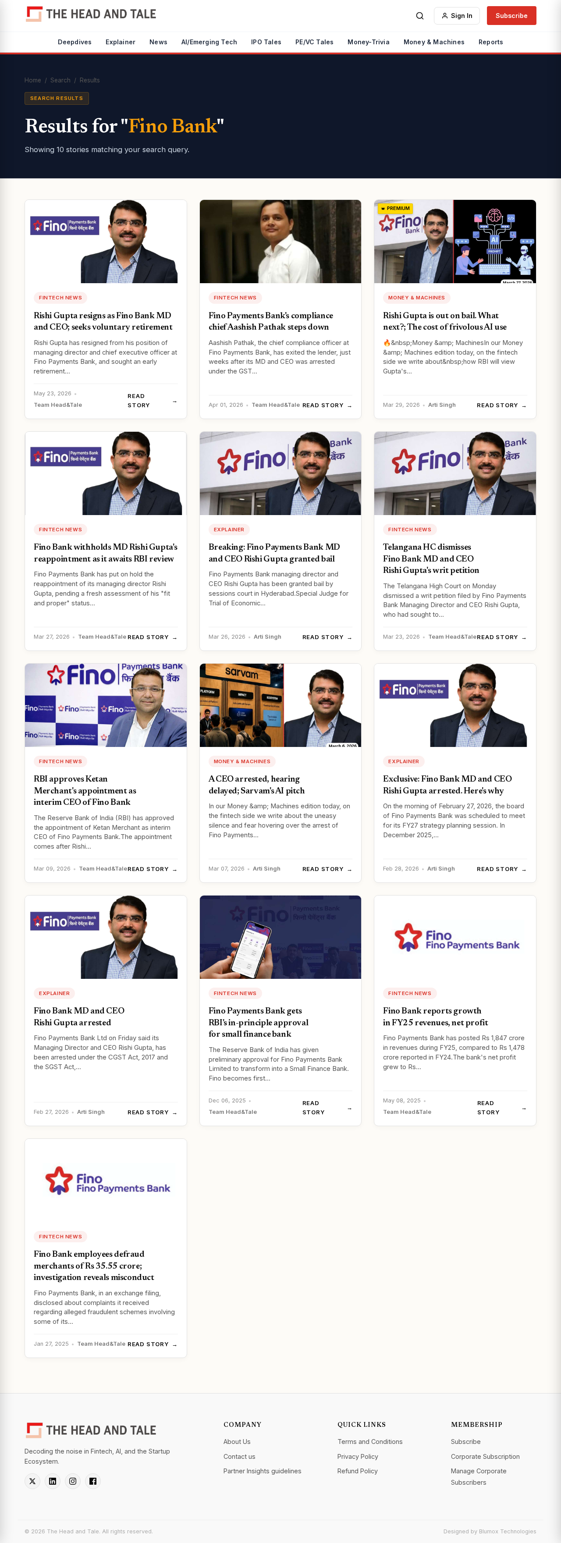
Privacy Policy (357, 1456)
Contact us (240, 1456)
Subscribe (512, 15)
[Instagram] (73, 1481)
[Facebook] (93, 1481)
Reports (491, 42)
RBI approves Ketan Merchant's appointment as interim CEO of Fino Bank (85, 791)
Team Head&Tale (58, 405)
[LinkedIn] (52, 1481)
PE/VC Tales (314, 42)
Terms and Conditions (370, 1441)
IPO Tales (266, 42)
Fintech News (60, 298)
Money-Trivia (368, 42)
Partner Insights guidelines (263, 1471)
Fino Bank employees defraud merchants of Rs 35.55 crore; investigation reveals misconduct (94, 1266)
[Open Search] (420, 16)
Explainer (120, 42)
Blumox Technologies (507, 1531)
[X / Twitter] (32, 1481)
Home (33, 80)
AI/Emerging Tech (209, 42)
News (158, 42)
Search (60, 80)
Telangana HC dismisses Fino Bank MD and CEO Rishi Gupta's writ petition (431, 559)
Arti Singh (442, 405)
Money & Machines (434, 42)
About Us (237, 1441)
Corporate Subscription (485, 1456)
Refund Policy (357, 1471)
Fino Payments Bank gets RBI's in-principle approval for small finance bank (259, 1023)
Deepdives (75, 42)
